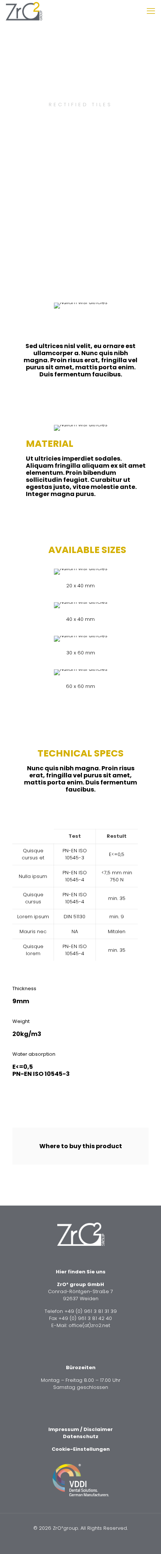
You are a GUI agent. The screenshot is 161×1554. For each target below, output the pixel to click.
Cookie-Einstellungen (81, 1449)
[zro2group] (24, 11)
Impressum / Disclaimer (80, 1429)
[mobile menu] (151, 11)
